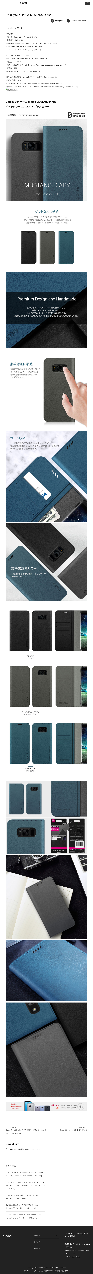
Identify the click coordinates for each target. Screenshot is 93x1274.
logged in (20, 1149)
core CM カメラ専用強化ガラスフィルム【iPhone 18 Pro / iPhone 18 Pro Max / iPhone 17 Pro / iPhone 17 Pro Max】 (25, 1185)
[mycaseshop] (11, 90)
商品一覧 (37, 1235)
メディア (37, 1248)
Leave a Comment (78, 21)
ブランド (37, 1242)
